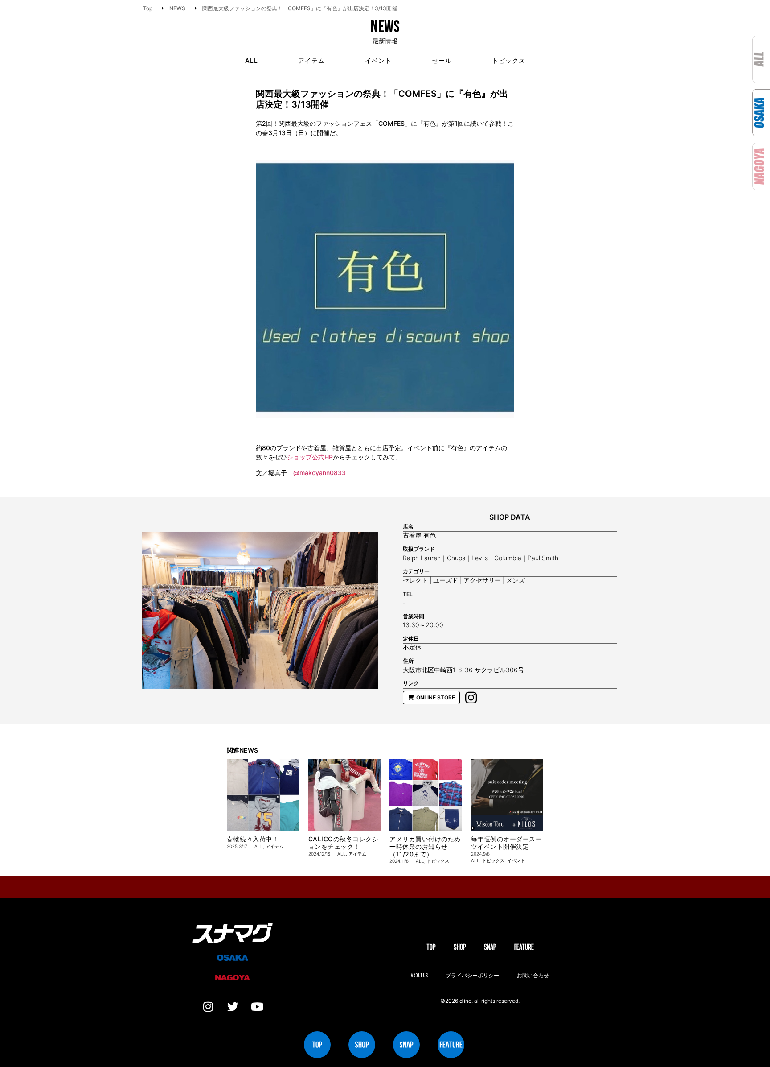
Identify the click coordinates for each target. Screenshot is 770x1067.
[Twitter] (232, 1007)
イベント (378, 60)
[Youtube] (257, 1007)
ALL (251, 60)
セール (442, 60)
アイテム (311, 60)
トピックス (508, 60)
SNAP (490, 946)
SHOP (460, 946)
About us (419, 975)
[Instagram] (208, 1007)
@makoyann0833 (319, 472)
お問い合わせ (533, 975)
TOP (431, 946)
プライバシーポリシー (472, 975)
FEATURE (524, 946)
